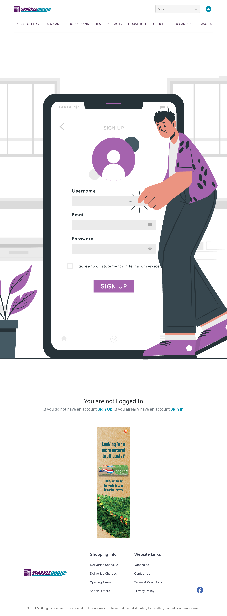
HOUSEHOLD (137, 24)
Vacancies (141, 565)
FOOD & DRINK (78, 24)
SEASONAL (205, 24)
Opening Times (100, 582)
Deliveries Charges (103, 573)
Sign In (177, 409)
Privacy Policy (144, 591)
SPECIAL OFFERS (26, 24)
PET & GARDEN (180, 24)
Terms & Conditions (148, 582)
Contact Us (142, 573)
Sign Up (105, 409)
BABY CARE (52, 24)
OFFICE (158, 24)
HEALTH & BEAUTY (108, 24)
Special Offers (100, 591)
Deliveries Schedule (104, 565)
